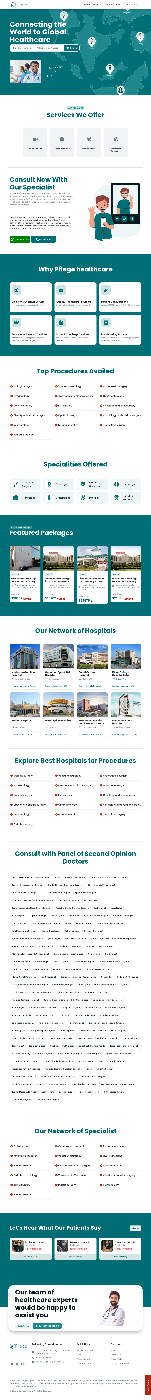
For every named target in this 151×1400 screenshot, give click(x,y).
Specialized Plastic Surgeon (100, 1069)
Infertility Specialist (109, 1015)
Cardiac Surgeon (19, 969)
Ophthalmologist (39, 915)
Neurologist (116, 908)
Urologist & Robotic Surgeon (46, 923)
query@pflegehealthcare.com (50, 1361)
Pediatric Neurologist (41, 992)
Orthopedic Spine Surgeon (42, 1030)
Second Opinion (84, 1363)
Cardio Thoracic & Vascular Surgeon (108, 877)
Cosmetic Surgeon (58, 1084)
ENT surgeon (58, 915)
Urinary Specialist (47, 946)
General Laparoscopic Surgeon (68, 954)
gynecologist (54, 938)
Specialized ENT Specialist (84, 1084)
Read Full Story (30, 1257)
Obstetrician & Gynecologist (101, 885)
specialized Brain (92, 1007)
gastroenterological (89, 1092)
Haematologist (42, 961)
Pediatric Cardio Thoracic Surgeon (72, 908)
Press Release (83, 1359)
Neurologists (94, 954)
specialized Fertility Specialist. (107, 1000)
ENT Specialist (91, 900)
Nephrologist (100, 908)
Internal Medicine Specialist (110, 923)
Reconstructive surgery (96, 992)
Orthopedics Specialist (108, 1038)
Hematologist (18, 1007)
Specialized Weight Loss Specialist (27, 1084)
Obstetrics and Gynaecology (67, 969)
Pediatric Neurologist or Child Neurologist (88, 915)
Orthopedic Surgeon (115, 1007)
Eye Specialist (130, 1038)
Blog (79, 1354)
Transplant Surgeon (70, 1007)
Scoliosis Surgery (67, 1092)
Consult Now (45, 239)
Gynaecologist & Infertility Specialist (28, 1038)
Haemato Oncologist (21, 1015)
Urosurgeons (48, 1092)
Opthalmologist (72, 931)
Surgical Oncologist (93, 931)
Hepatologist (17, 1046)
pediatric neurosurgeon (48, 1099)
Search (73, 48)
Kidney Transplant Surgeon (69, 1053)
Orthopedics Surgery (114, 1092)
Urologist (90, 946)
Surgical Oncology (60, 1015)
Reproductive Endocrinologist (124, 1046)
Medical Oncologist (50, 931)
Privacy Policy (117, 1359)
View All (135, 1228)
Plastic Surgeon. (118, 1030)
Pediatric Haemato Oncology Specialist (63, 1069)
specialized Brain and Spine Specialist (118, 938)
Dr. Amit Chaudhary (20, 1053)
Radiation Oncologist (123, 915)
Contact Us (132, 4)
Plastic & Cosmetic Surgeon (78, 923)
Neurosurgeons (18, 915)
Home (87, 4)
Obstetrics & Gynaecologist (99, 969)
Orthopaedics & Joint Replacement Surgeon (32, 900)
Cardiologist (111, 954)
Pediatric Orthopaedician (68, 992)
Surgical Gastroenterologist (51, 1023)
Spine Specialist (84, 1038)
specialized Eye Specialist (23, 1076)
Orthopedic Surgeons (21, 1099)
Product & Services (85, 1350)
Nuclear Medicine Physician (24, 1092)
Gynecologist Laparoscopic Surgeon (106, 1023)
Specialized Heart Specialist (42, 1007)
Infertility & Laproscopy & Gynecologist (30, 877)
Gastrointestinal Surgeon (62, 1046)
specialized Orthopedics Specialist (57, 1076)
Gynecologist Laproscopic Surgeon (118, 1084)
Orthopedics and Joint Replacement (78, 977)
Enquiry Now (148, 1385)
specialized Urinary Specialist (60, 1061)
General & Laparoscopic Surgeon (27, 885)
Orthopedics (106, 977)
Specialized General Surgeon (92, 1076)
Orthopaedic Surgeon (69, 900)
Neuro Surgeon (94, 1053)
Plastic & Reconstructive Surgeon (27, 938)
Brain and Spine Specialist (93, 1030)
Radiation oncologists (70, 946)
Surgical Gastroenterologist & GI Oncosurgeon (66, 1000)
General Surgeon (40, 969)
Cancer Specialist (19, 923)
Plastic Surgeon (18, 992)
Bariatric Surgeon (37, 1046)
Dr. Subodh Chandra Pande (92, 1046)
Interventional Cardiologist (24, 892)
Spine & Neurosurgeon (85, 892)
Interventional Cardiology (23, 977)
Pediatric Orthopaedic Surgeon (26, 1061)
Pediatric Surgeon (43, 1053)
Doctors (108, 4)
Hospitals (97, 4)
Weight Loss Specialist (62, 1038)
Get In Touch (23, 1326)
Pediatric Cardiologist (84, 1015)
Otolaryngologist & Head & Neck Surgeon (31, 908)
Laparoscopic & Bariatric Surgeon (70, 877)
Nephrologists (18, 1030)
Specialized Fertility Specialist (25, 1069)
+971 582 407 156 (43, 1357)
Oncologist (41, 1015)
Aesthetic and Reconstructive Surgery (29, 984)
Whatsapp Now (21, 239)
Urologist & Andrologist (22, 946)
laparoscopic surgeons (22, 1023)
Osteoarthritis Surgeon (83, 961)
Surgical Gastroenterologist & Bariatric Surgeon (101, 1061)
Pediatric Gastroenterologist (25, 1000)
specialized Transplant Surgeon (80, 938)
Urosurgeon (84, 984)
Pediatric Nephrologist (63, 984)
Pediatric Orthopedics (127, 977)
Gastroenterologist (20, 961)
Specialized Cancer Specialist (120, 1053)
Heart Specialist (48, 977)
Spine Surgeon (61, 961)
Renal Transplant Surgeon (23, 931)
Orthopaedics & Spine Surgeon (114, 961)
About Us (120, 4)
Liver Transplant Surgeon (58, 892)
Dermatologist (77, 1023)
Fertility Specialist (68, 1030)
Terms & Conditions (120, 1363)
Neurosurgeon (106, 946)
